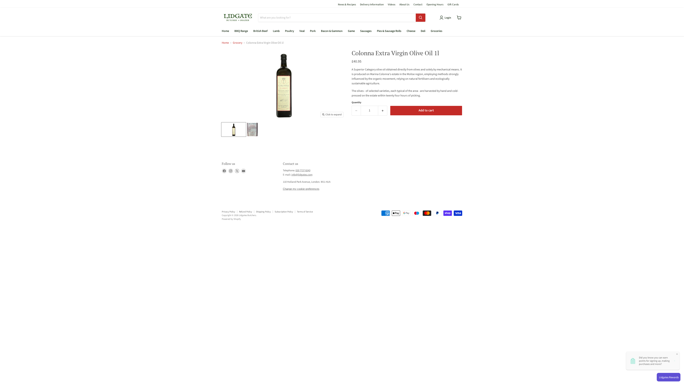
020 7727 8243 (303, 170)
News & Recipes (347, 4)
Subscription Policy (284, 211)
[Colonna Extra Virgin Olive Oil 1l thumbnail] (233, 129)
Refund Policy (245, 211)
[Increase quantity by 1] (382, 110)
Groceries (436, 31)
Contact (417, 4)
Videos (391, 4)
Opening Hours (434, 4)
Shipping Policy (263, 211)
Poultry (289, 31)
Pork (313, 31)
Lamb (276, 31)
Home (225, 31)
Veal (302, 31)
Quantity (356, 102)
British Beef (260, 31)
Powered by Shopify (231, 219)
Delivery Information (372, 4)
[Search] (420, 18)
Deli (423, 31)
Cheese (411, 31)
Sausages (366, 31)
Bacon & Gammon (332, 31)
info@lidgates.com (301, 175)
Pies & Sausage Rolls (389, 31)
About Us (404, 4)
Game (351, 31)
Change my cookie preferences (301, 188)
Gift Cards (453, 4)
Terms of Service (305, 211)
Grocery (237, 42)
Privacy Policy (228, 211)
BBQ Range (241, 31)
